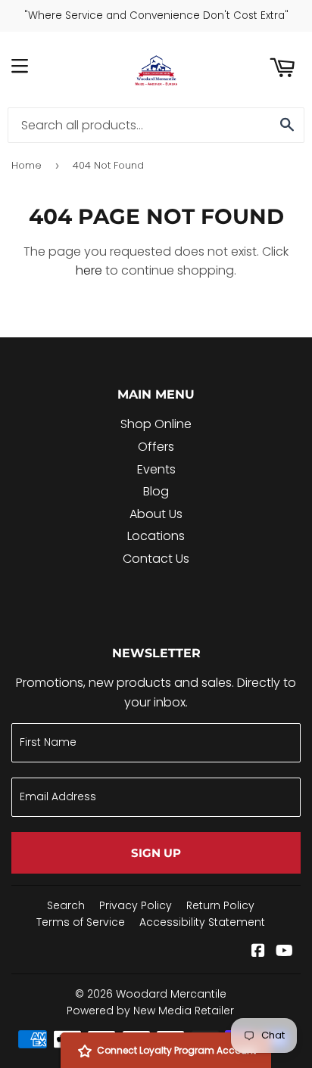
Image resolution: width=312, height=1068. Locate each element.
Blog (156, 491)
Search (66, 905)
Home (26, 165)
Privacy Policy (135, 905)
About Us (156, 514)
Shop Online (156, 424)
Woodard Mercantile (171, 993)
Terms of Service (80, 922)
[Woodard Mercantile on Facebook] (258, 952)
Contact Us (156, 558)
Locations (156, 536)
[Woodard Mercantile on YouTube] (284, 952)
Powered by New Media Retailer (150, 1010)
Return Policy (220, 905)
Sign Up (156, 853)
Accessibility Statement (202, 922)
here (89, 270)
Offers (156, 446)
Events (156, 469)
